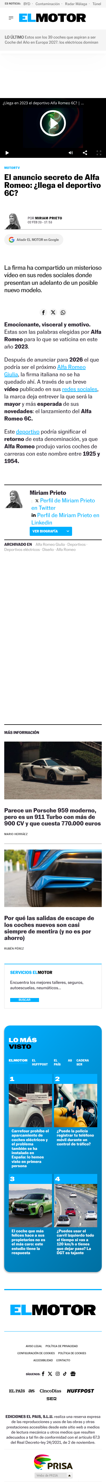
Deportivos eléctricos (22, 549)
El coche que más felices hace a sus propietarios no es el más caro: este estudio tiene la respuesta (28, 1242)
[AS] (32, 1391)
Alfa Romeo (65, 549)
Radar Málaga (76, 4)
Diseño (48, 549)
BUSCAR (25, 1000)
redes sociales (79, 389)
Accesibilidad (43, 1360)
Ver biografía (45, 531)
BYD (27, 4)
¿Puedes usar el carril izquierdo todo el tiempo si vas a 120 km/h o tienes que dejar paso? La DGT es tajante (75, 1242)
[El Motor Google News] (73, 1374)
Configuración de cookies (36, 1353)
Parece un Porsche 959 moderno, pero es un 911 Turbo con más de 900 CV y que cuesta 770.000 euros (52, 817)
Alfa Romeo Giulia (50, 544)
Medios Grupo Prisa (53, 1475)
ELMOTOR (18, 1060)
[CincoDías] (50, 1391)
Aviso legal (34, 1346)
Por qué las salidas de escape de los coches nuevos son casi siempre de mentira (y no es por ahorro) (49, 927)
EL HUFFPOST (40, 1062)
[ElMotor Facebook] (43, 1374)
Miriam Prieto (48, 218)
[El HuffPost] (80, 1391)
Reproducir (53, 123)
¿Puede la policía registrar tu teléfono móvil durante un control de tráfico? (75, 1137)
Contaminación (48, 4)
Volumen (71, 153)
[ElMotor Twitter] (50, 1374)
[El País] (16, 1391)
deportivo (28, 431)
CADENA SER (83, 1062)
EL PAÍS (57, 1062)
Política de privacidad (62, 1346)
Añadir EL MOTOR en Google (38, 240)
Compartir (85, 153)
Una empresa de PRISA (53, 1462)
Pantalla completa (99, 153)
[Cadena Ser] (52, 1399)
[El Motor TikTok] (65, 1374)
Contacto (63, 1360)
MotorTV (12, 168)
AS (70, 1060)
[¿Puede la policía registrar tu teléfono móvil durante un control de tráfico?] (75, 1125)
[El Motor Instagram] (58, 1374)
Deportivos (76, 544)
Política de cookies (72, 1353)
